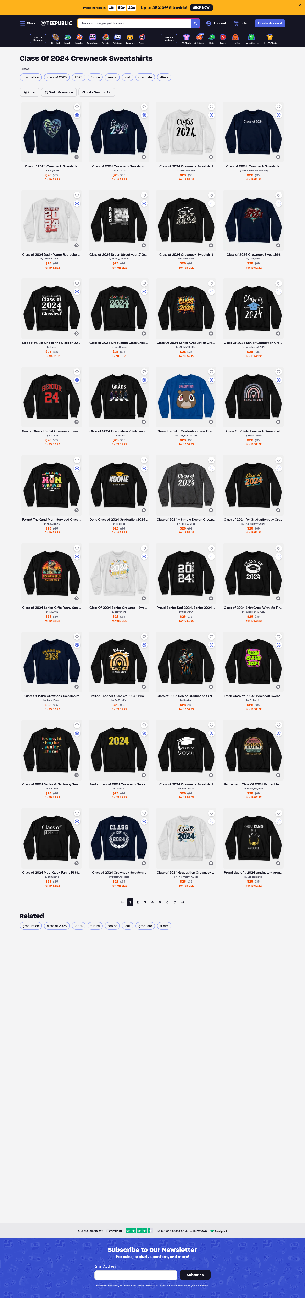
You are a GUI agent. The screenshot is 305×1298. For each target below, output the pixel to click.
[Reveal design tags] (76, 157)
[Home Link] (56, 23)
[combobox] (134, 23)
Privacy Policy (144, 1285)
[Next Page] (182, 902)
